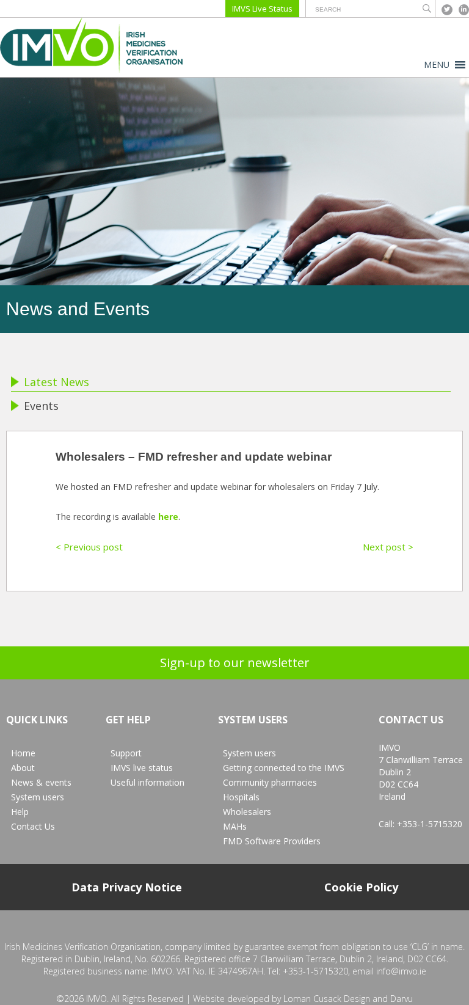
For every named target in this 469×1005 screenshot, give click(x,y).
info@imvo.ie (401, 971)
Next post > (388, 547)
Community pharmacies (270, 782)
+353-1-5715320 (429, 824)
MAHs (235, 826)
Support (126, 753)
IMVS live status (142, 767)
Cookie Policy (361, 887)
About (23, 767)
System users (37, 797)
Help (20, 811)
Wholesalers (247, 811)
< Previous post (89, 547)
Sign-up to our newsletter (235, 662)
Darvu (401, 998)
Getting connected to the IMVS (283, 767)
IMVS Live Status (262, 8)
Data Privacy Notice (126, 887)
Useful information (147, 782)
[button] (436, 65)
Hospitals (241, 797)
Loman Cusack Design (326, 998)
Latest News (56, 382)
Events (41, 405)
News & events (41, 782)
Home (23, 753)
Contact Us (33, 826)
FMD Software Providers (272, 841)
